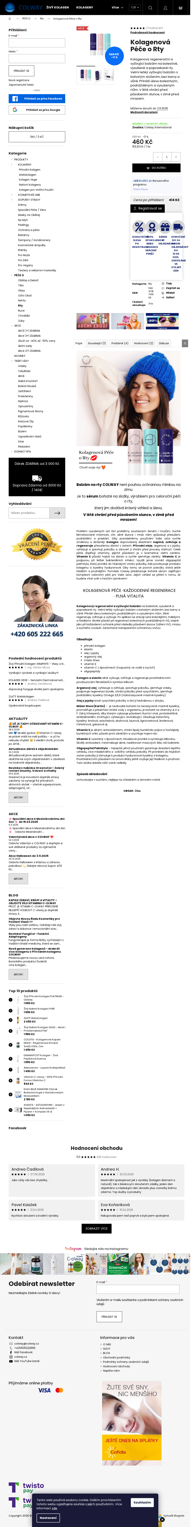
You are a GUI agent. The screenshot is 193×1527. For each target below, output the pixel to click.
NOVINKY (19, 356)
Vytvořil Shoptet (173, 1516)
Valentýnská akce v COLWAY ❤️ (31, 837)
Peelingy (23, 225)
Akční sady (25, 346)
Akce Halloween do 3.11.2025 (28, 856)
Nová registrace (19, 80)
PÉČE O (19, 275)
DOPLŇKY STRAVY (29, 200)
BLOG (106, 1353)
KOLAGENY (24, 164)
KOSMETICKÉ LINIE (29, 195)
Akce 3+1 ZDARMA (29, 336)
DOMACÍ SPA (22, 451)
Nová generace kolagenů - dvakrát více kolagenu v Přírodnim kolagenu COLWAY (35, 951)
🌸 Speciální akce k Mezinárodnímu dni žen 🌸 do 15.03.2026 (36, 820)
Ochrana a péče (29, 230)
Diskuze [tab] (164, 343)
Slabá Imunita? (28, 381)
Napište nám (111, 1371)
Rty (20, 305)
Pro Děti (23, 260)
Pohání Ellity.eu (140, 189)
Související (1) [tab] (97, 343)
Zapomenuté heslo (21, 85)
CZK (134, 7)
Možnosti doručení (144, 112)
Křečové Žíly (26, 421)
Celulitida (24, 371)
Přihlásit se (21, 71)
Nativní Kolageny (30, 185)
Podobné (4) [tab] (120, 343)
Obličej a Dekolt (28, 280)
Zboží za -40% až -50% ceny (36, 341)
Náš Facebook (23, 1352)
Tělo (21, 285)
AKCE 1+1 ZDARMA (29, 331)
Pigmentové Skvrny (30, 411)
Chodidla (24, 316)
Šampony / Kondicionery (34, 240)
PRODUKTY (21, 159)
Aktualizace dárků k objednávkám (33, 749)
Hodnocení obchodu (97, 1148)
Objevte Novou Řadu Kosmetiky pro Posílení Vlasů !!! (34, 920)
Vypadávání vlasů (29, 436)
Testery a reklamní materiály (37, 270)
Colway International (158, 127)
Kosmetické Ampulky (32, 245)
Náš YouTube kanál (26, 1361)
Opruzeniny (25, 406)
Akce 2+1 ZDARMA (29, 351)
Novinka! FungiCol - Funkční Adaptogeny (29, 935)
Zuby (21, 321)
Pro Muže (24, 255)
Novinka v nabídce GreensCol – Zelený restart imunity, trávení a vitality (36, 769)
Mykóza (23, 401)
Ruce (21, 310)
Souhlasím (142, 1502)
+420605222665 (24, 1348)
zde (54, 1508)
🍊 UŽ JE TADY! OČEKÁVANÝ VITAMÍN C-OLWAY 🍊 (36, 725)
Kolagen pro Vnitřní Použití (36, 190)
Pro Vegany (25, 265)
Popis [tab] (79, 343)
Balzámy (23, 235)
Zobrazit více (97, 1228)
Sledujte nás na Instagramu (106, 1248)
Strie (21, 441)
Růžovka (23, 416)
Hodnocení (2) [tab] (143, 343)
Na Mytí (23, 220)
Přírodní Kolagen (29, 170)
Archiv (18, 797)
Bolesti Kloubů (27, 386)
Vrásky (22, 366)
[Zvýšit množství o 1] (175, 156)
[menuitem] (58, 7)
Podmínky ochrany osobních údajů (126, 1362)
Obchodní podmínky (116, 1357)
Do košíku (159, 168)
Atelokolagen (27, 175)
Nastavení (48, 1518)
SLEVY (106, 1349)
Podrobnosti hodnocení (147, 32)
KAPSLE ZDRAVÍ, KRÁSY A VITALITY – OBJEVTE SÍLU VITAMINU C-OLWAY (33, 902)
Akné (21, 376)
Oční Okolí (25, 295)
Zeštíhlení (24, 391)
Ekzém (22, 431)
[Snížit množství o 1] (157, 156)
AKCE (17, 325)
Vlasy (21, 290)
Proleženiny (25, 396)
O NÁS (107, 1344)
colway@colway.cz (26, 1343)
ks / (37, 137)
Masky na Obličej (29, 215)
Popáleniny (25, 426)
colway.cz (20, 1357)
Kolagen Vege (28, 180)
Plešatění (24, 446)
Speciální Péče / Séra (32, 210)
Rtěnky (22, 250)
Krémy (22, 205)
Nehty (22, 300)
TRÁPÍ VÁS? (21, 361)
